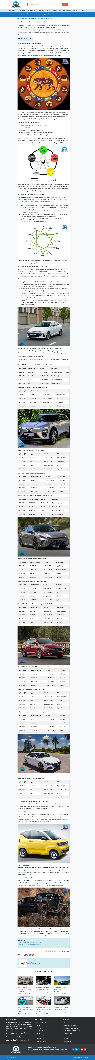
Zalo (20, 1035)
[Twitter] (76, 1049)
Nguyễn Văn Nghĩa (23, 22)
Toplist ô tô (76, 10)
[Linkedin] (79, 1049)
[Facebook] (73, 1049)
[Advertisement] (8, 40)
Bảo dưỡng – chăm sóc (41, 10)
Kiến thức (62, 10)
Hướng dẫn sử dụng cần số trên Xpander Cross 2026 (43, 988)
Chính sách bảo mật (41, 1041)
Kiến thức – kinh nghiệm (71, 1028)
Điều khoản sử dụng (41, 1038)
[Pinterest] (85, 1049)
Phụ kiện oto (53, 10)
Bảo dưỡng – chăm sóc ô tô (72, 1030)
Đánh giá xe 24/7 (21, 10)
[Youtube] (82, 1049)
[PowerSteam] (15, 4)
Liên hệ (84, 10)
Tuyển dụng (67, 1041)
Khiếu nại (38, 1028)
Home (8, 14)
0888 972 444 (14, 1035)
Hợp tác (38, 1033)
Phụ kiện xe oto (68, 1036)
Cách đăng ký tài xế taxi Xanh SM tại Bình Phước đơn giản (60, 989)
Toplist (66, 1038)
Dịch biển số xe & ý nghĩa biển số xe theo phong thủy (61, 1008)
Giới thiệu (12, 10)
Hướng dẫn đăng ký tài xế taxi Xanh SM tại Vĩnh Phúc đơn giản (43, 1009)
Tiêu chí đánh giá (40, 1030)
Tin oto (30, 10)
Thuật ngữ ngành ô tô (70, 1025)
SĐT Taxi (68, 10)
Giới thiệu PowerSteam (42, 1023)
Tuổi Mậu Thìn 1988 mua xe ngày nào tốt (29, 944)
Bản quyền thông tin (41, 1036)
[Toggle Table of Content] (30, 39)
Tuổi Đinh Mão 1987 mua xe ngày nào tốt (29, 942)
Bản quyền (85, 1057)
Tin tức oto (67, 1023)
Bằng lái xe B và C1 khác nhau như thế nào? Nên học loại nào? (24, 989)
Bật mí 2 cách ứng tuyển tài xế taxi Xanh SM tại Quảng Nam (25, 1009)
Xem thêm (9, 1030)
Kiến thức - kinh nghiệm (17, 14)
